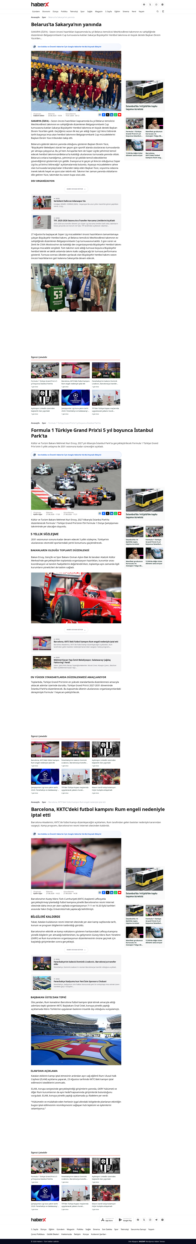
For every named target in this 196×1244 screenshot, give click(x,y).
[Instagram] (156, 4)
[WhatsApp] (115, 114)
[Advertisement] (76, 336)
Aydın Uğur (37, 514)
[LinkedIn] (162, 4)
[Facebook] (144, 4)
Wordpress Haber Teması (155, 1241)
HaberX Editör (38, 116)
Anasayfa (35, 17)
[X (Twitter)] (150, 4)
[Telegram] (156, 1219)
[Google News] (99, 114)
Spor (44, 17)
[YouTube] (119, 114)
